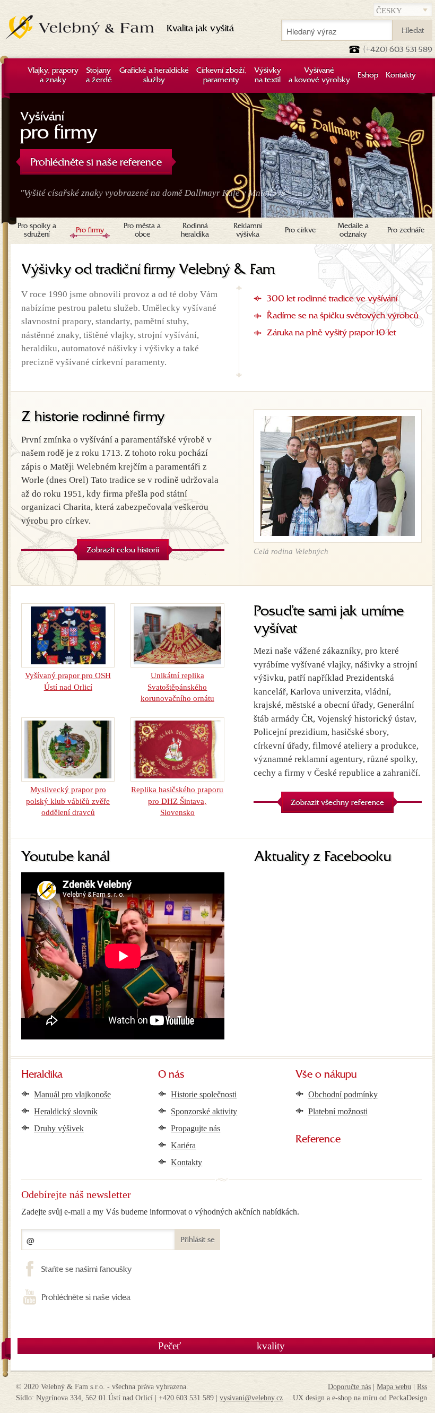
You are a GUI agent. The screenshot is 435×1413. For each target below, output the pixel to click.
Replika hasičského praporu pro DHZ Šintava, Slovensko (177, 801)
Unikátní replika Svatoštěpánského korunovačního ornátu (177, 687)
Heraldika (42, 1075)
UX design (309, 1398)
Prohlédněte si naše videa (85, 1298)
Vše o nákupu (325, 1075)
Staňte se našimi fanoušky (86, 1269)
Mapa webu (394, 1387)
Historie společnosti (204, 1094)
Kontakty (186, 1162)
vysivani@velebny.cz (251, 1398)
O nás (171, 1075)
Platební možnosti (338, 1111)
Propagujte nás (195, 1128)
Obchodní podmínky (343, 1094)
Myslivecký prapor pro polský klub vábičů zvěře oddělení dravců (68, 801)
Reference (318, 1139)
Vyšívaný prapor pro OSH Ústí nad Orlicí (68, 681)
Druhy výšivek (59, 1128)
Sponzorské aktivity (204, 1111)
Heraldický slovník (66, 1111)
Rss (422, 1387)
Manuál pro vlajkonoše (72, 1094)
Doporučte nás (349, 1387)
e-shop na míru (354, 1398)
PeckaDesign (408, 1398)
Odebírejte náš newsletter (76, 1194)
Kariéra (183, 1145)
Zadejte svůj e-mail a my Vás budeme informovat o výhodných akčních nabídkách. (160, 1211)
